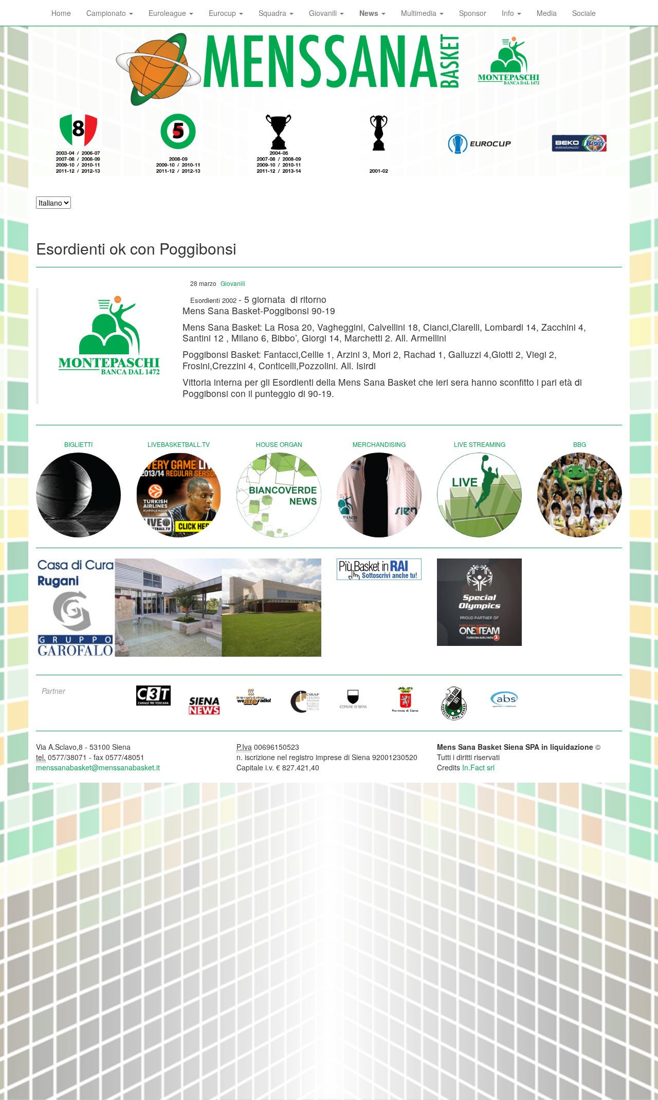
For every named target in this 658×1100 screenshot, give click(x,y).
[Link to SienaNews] (204, 702)
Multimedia (419, 13)
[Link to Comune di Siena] (354, 699)
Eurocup (223, 13)
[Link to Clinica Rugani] (178, 607)
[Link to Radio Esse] (253, 697)
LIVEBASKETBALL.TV (179, 444)
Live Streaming (479, 444)
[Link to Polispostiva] (454, 703)
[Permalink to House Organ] (278, 495)
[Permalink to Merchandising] (379, 495)
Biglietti (78, 444)
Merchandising (379, 444)
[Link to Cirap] (304, 701)
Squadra (273, 13)
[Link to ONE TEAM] (479, 602)
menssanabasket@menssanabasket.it (98, 767)
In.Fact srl (478, 767)
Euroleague (168, 13)
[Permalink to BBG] (579, 495)
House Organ (279, 444)
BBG (579, 444)
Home (61, 13)
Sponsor (472, 13)
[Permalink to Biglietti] (78, 495)
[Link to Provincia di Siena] (404, 699)
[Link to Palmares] (78, 144)
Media (547, 13)
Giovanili (324, 13)
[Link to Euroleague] (479, 144)
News (369, 13)
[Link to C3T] (153, 696)
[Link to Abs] (504, 699)
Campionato (107, 13)
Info (509, 13)
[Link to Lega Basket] (579, 144)
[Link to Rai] (379, 569)
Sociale (584, 13)
